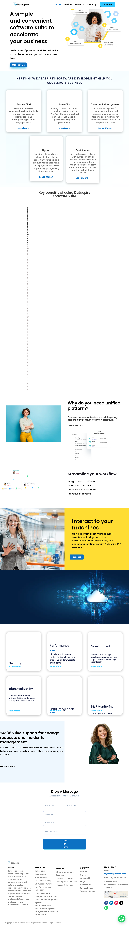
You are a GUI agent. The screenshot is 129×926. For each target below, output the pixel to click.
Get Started (107, 4)
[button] (121, 918)
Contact (77, 557)
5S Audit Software (43, 884)
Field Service (82, 150)
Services (68, 4)
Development (100, 646)
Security (15, 663)
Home (58, 4)
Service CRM (24, 104)
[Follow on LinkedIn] (111, 903)
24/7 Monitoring (102, 707)
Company (91, 4)
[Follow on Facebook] (106, 903)
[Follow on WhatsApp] (106, 908)
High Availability (21, 689)
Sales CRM (65, 104)
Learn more (19, 609)
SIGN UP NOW (65, 844)
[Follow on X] (121, 903)
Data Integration (62, 709)
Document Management (105, 104)
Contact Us (18, 64)
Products (79, 4)
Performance (59, 646)
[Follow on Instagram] (116, 903)
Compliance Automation (46, 896)
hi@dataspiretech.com (115, 873)
